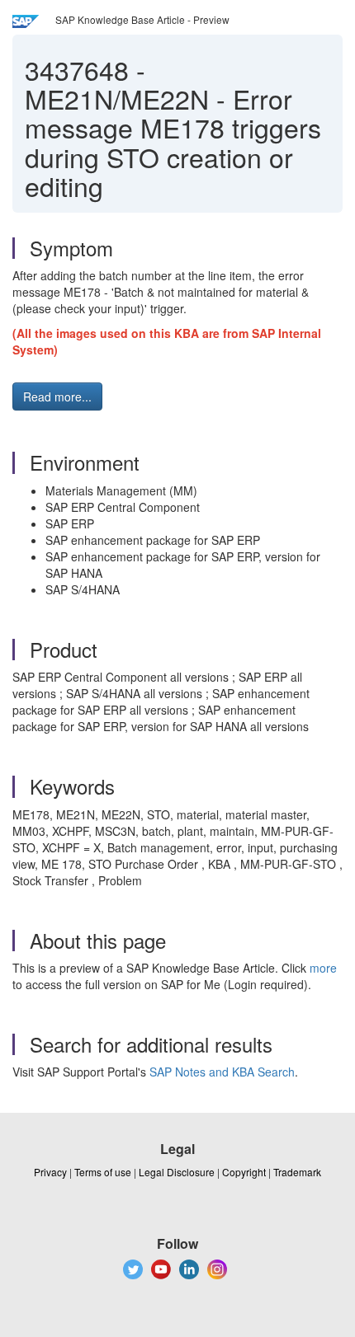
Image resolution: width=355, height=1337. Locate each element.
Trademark (297, 1172)
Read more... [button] (57, 396)
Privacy (50, 1172)
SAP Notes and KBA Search (222, 1071)
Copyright (244, 1172)
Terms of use (102, 1172)
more (323, 967)
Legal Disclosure (177, 1172)
